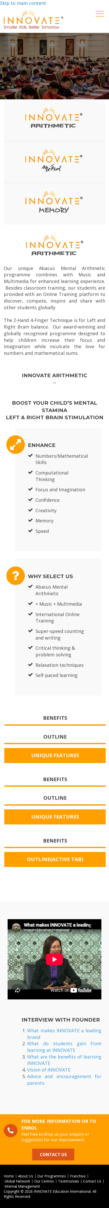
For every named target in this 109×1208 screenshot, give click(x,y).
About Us (25, 1176)
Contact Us (53, 1154)
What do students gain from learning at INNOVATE (64, 1046)
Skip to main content (23, 3)
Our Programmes (51, 1176)
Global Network (17, 1181)
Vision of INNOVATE (48, 1070)
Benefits (55, 717)
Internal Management (22, 1186)
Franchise (78, 1176)
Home (9, 1176)
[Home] (33, 19)
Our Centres (44, 1181)
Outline (55, 736)
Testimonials (68, 1181)
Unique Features (55, 755)
